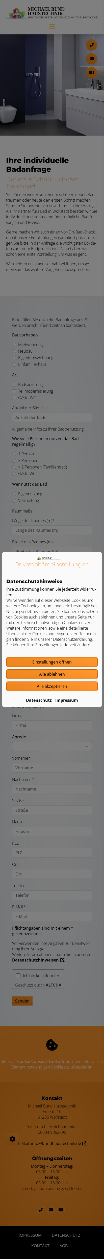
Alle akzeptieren (52, 686)
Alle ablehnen (52, 674)
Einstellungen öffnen (52, 662)
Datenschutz (39, 700)
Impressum (66, 700)
